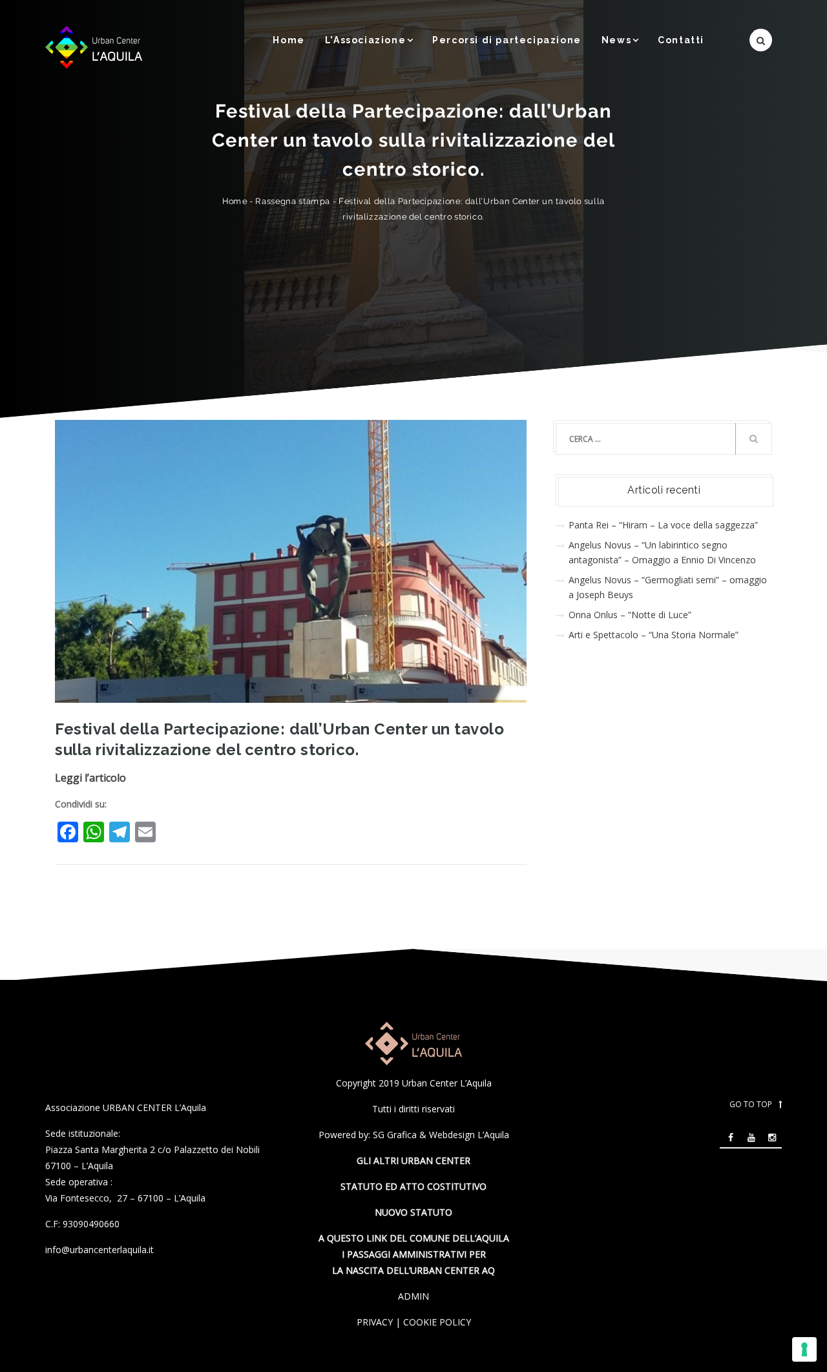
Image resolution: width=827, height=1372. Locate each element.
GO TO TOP (750, 1104)
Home (288, 40)
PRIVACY (375, 1322)
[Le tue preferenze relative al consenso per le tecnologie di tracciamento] (804, 1349)
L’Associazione (365, 40)
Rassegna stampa (292, 201)
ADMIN (413, 1296)
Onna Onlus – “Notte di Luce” (630, 614)
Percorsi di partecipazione (506, 40)
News (616, 40)
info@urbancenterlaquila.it (99, 1249)
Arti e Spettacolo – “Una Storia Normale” (653, 635)
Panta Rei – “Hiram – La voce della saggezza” (663, 525)
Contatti (681, 40)
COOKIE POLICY (437, 1322)
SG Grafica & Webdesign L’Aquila (441, 1134)
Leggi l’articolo (90, 778)
